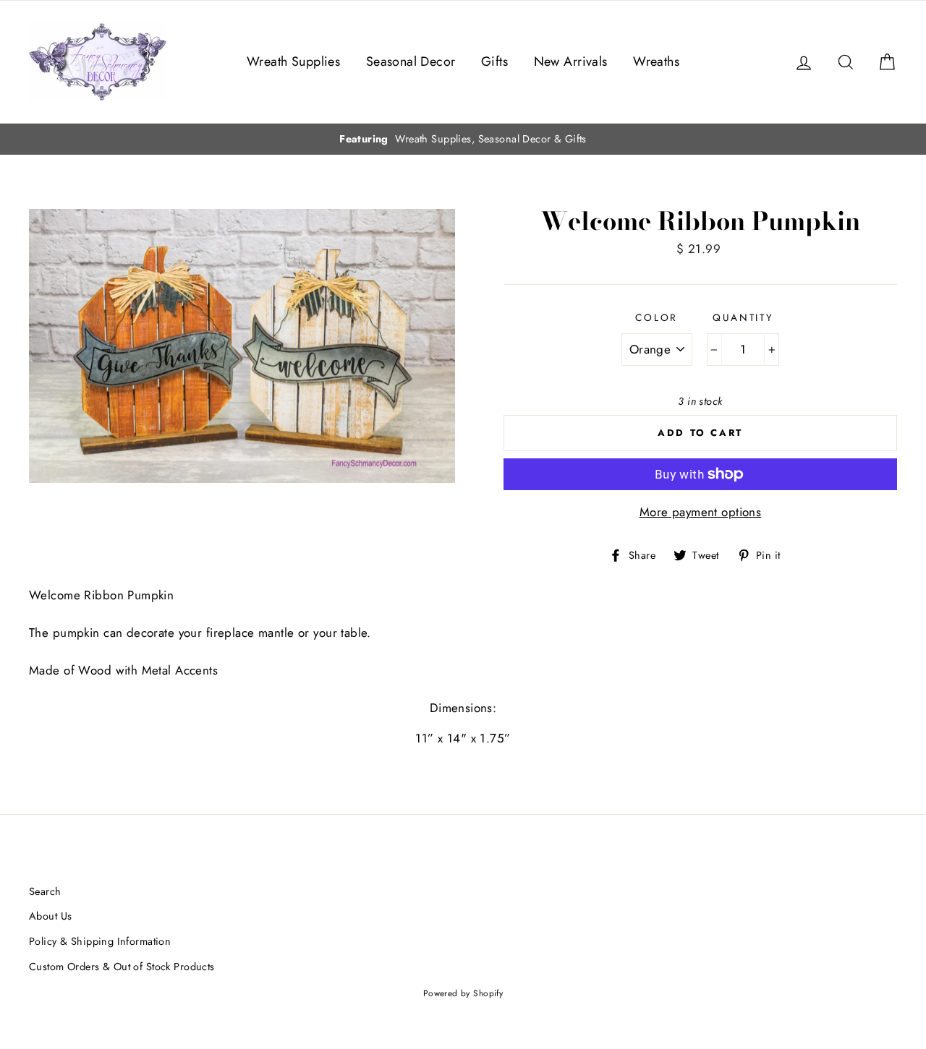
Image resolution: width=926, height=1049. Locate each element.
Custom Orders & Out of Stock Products (122, 966)
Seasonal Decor (411, 61)
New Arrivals (571, 61)
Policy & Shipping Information (100, 941)
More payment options (701, 512)
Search (45, 891)
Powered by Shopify (463, 993)
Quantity (743, 317)
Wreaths (656, 61)
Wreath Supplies (293, 61)
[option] (463, 139)
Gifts (494, 61)
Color (656, 317)
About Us (50, 916)
